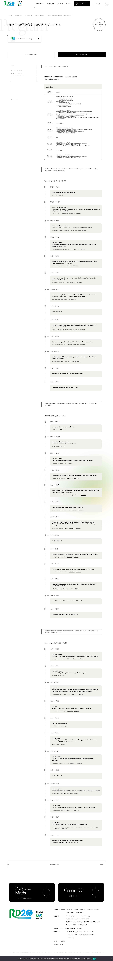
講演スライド (72, 213)
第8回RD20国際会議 (70, 928)
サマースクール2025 (72, 934)
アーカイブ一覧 (28, 15)
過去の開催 (79, 928)
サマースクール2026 (89, 931)
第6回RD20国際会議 (39, 15)
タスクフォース (70, 912)
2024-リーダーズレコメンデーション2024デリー (78, 918)
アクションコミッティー (79, 909)
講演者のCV (78, 213)
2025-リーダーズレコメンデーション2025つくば (78, 916)
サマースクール (80, 912)
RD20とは (69, 909)
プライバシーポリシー (59, 944)
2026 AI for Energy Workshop (74, 931)
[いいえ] (111, 958)
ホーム (10, 15)
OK (94, 958)
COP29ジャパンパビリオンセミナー (87, 934)
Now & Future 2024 (71, 924)
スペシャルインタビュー (93, 909)
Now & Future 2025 (95, 921)
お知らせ (63, 941)
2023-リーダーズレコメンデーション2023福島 (77, 921)
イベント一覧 (70, 937)
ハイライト (56, 941)
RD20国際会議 (18, 15)
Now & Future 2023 (82, 924)
